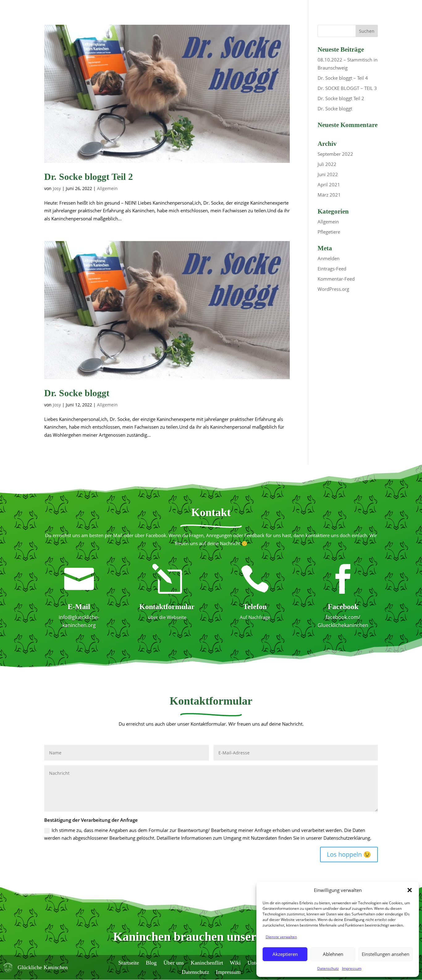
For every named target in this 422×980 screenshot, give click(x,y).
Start (122, 19)
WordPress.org (333, 289)
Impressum (351, 968)
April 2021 (329, 184)
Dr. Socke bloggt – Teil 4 (343, 78)
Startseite (128, 962)
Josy (57, 188)
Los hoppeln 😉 (349, 854)
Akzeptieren (285, 954)
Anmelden (329, 258)
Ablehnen (333, 954)
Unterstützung (236, 19)
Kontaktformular (167, 607)
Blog (143, 19)
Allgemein (107, 188)
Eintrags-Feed (332, 268)
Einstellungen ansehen (385, 954)
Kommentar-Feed (336, 279)
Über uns (170, 19)
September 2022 (335, 154)
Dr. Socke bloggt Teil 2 (88, 177)
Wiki (202, 19)
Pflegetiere (329, 232)
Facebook (343, 607)
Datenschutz (328, 968)
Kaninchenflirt (207, 962)
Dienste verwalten (281, 937)
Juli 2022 (327, 164)
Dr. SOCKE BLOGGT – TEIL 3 (347, 88)
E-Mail (79, 607)
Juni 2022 (328, 174)
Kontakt (281, 19)
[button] (410, 890)
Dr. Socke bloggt (76, 393)
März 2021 (329, 195)
